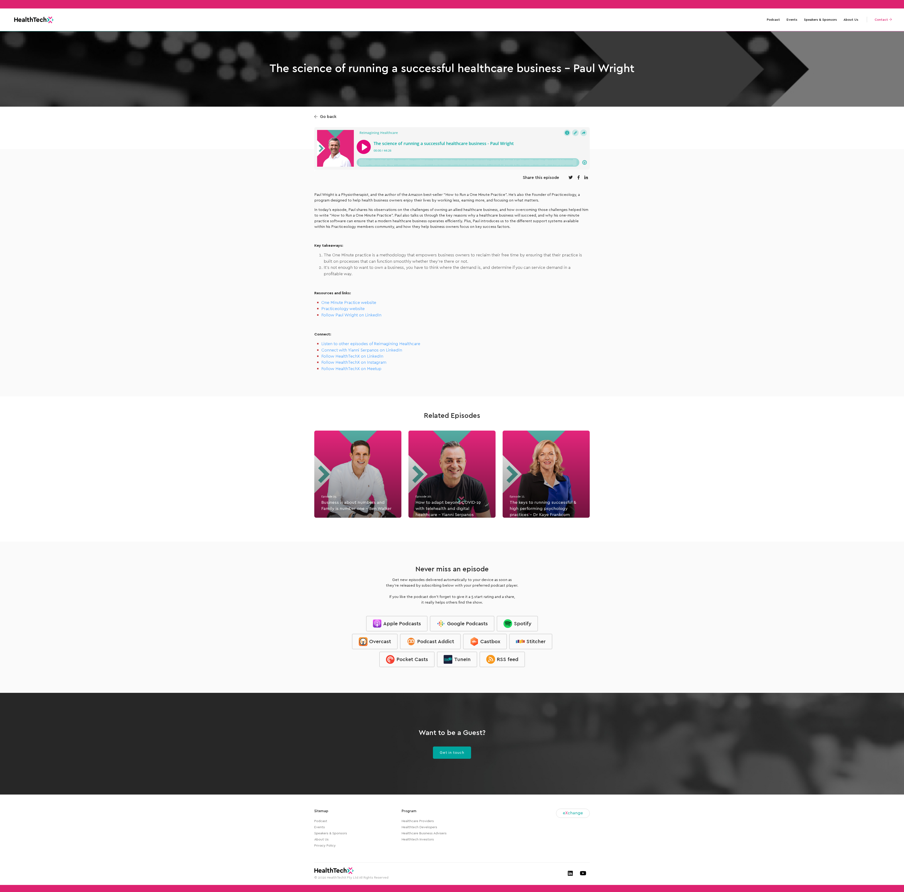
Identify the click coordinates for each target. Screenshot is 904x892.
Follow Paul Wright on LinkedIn (351, 315)
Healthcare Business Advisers (424, 833)
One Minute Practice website (348, 303)
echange (573, 813)
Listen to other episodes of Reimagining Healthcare (370, 344)
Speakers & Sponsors (820, 19)
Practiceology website (343, 309)
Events (792, 19)
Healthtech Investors (418, 839)
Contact (882, 19)
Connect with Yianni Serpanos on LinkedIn (361, 350)
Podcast (773, 19)
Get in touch (452, 753)
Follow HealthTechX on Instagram (353, 362)
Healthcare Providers (418, 821)
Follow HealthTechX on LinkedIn (352, 356)
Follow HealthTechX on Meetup (351, 369)
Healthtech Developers (419, 827)
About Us (850, 19)
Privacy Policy (325, 845)
